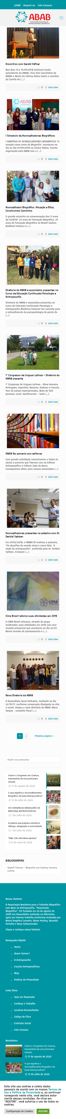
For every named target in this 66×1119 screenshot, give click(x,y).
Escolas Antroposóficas (27, 966)
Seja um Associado (24, 997)
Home (17, 947)
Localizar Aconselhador (26, 1010)
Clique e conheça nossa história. (23, 929)
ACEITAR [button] (43, 1111)
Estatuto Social (22, 1023)
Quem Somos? (22, 953)
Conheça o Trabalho (24, 1003)
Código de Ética (22, 1016)
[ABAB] (33, 17)
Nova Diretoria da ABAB (19, 695)
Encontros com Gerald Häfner (23, 64)
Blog (16, 973)
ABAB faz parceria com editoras (24, 453)
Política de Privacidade (26, 979)
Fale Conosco (45, 5)
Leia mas (53, 87)
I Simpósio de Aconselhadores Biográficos (30, 135)
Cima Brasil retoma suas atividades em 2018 (31, 616)
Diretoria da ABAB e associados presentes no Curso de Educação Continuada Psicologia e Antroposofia (32, 293)
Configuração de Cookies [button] (19, 1111)
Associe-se (29, 5)
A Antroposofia (22, 960)
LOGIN (17, 5)
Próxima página (43, 736)
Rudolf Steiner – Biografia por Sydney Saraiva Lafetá (32, 869)
